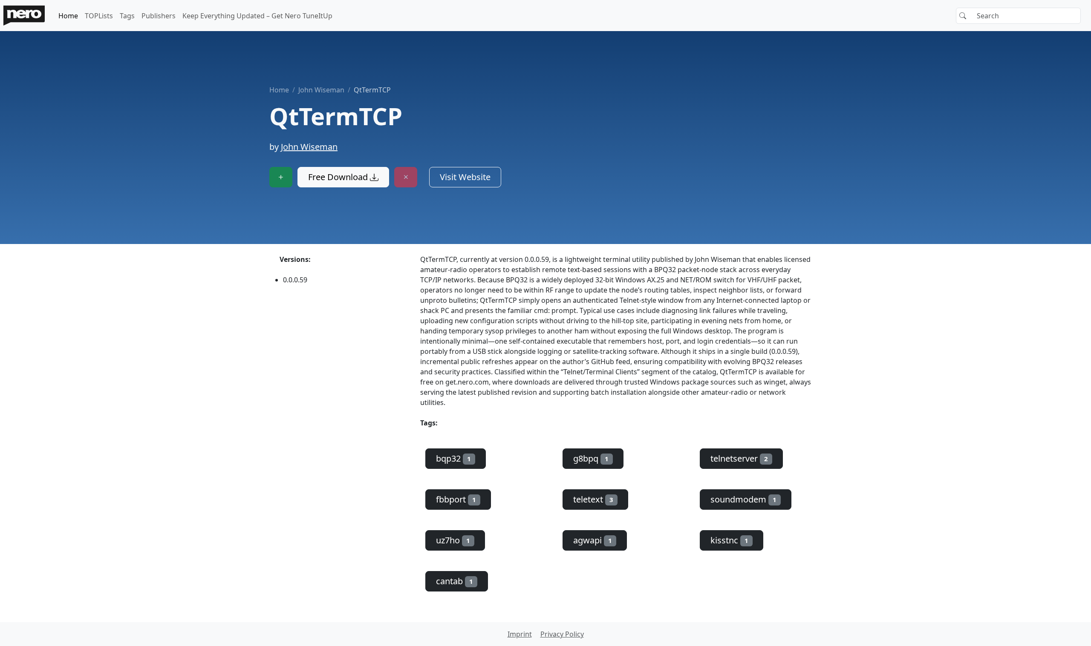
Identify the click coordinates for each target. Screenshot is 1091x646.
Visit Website (465, 177)
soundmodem (743, 499)
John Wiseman (321, 90)
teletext (593, 499)
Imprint (520, 634)
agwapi (592, 540)
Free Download (339, 177)
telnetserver (739, 458)
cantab (454, 581)
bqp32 (453, 458)
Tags (127, 15)
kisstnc (729, 540)
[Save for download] (280, 177)
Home (68, 15)
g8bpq (591, 458)
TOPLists (99, 15)
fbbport (456, 499)
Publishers (158, 15)
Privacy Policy (562, 634)
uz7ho (453, 540)
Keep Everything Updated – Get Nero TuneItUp (257, 15)
